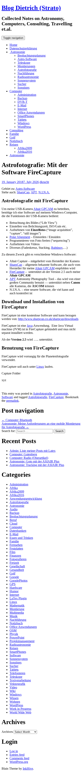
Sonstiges (23, 87)
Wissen (14, 698)
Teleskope (24, 62)
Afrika (14, 488)
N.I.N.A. (44, 192)
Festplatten (16, 548)
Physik (14, 634)
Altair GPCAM (43, 209)
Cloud (13, 523)
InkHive (28, 768)
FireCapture (17, 271)
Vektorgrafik (17, 684)
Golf (12, 137)
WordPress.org (19, 761)
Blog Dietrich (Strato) (31, 7)
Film (12, 552)
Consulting (16, 130)
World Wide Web (20, 712)
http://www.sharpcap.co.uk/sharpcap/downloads (48, 319)
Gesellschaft (17, 566)
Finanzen (15, 555)
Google (14, 577)
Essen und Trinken (21, 537)
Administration (27, 94)
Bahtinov (56, 247)
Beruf (13, 520)
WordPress (24, 126)
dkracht (44, 182)
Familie (14, 134)
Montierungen (26, 66)
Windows (23, 123)
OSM (13, 630)
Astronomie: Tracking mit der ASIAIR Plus (37, 465)
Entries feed (17, 754)
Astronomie (17, 52)
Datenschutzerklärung (23, 48)
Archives (7, 731)
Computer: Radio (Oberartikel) (29, 458)
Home (13, 45)
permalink (12, 400)
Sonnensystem (27, 80)
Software (7, 397)
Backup (22, 98)
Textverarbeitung (20, 680)
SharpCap (23, 192)
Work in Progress (20, 708)
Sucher (22, 84)
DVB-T (22, 102)
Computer (16, 91)
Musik (14, 616)
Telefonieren (17, 673)
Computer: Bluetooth (17, 420)
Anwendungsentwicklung (26, 498)
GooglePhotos (18, 580)
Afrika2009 (25, 148)
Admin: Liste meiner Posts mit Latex (33, 450)
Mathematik (17, 605)
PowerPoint (17, 637)
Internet (22, 109)
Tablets (22, 119)
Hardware (16, 587)
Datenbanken (18, 530)
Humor (14, 591)
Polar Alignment (20, 237)
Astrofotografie (27, 69)
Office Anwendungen (31, 112)
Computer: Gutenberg (23, 454)
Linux (40, 366)
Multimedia (17, 612)
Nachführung (26, 73)
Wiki (13, 691)
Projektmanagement (22, 641)
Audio (14, 509)
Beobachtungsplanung (32, 55)
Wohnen (15, 701)
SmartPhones (26, 116)
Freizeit (14, 562)
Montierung (17, 609)
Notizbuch (16, 141)
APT (34, 192)
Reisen (14, 144)
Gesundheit (17, 570)
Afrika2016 (25, 151)
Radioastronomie (28, 77)
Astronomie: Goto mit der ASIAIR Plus (34, 461)
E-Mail (22, 105)
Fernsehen (16, 545)
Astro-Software (27, 59)
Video (13, 687)
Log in (14, 751)
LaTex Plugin (18, 598)
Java (29, 325)
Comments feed (19, 758)
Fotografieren (18, 559)
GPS (13, 584)
